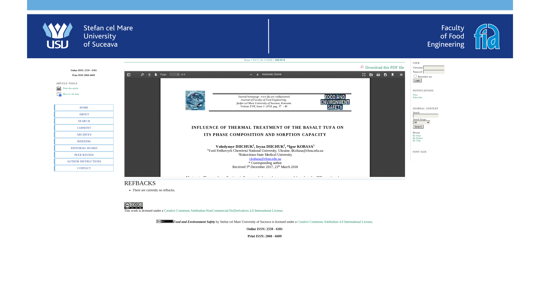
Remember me (425, 76)
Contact (84, 168)
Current (84, 127)
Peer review (84, 154)
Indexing (84, 141)
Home (84, 107)
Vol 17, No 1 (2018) (262, 60)
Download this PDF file (384, 67)
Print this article (70, 88)
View (415, 95)
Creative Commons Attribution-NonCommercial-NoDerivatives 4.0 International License (223, 210)
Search (84, 121)
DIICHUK (280, 60)
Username (418, 67)
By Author (418, 138)
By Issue (417, 135)
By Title (417, 140)
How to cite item (71, 94)
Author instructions (84, 161)
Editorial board (84, 148)
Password (417, 72)
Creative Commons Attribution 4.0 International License (334, 222)
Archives (84, 134)
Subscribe (417, 97)
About (84, 114)
